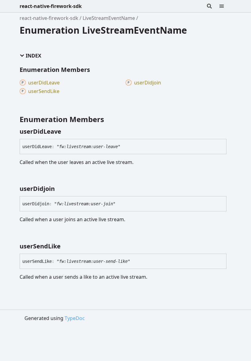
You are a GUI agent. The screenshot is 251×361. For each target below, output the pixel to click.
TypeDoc (75, 318)
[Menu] (225, 6)
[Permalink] (67, 131)
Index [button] (33, 56)
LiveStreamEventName (109, 18)
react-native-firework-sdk (51, 6)
